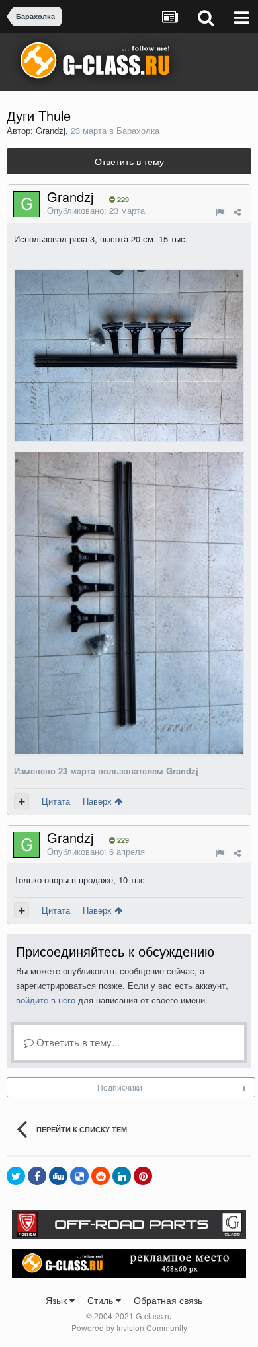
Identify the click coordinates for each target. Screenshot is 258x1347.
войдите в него (45, 1000)
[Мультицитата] (21, 801)
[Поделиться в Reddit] (100, 1176)
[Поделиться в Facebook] (37, 1176)
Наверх (98, 801)
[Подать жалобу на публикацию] (220, 211)
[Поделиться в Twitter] (16, 1176)
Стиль (101, 1300)
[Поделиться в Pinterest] (143, 1176)
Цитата (56, 801)
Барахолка (137, 130)
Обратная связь (168, 1300)
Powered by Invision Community (129, 1327)
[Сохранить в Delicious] (79, 1176)
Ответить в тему (129, 161)
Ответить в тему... (77, 1042)
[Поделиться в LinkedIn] (121, 1176)
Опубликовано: (96, 210)
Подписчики (119, 1087)
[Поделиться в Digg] (58, 1176)
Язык (57, 1300)
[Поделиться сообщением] (237, 211)
